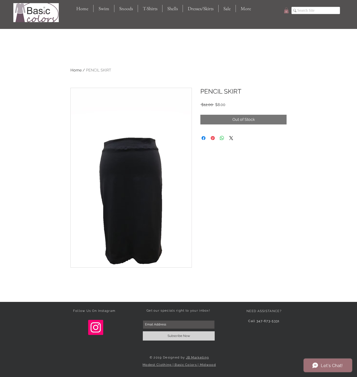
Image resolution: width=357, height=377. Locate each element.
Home (76, 70)
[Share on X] (231, 138)
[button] (286, 10)
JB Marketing (197, 357)
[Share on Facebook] (203, 138)
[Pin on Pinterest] (213, 138)
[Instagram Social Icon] (95, 327)
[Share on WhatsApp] (222, 138)
